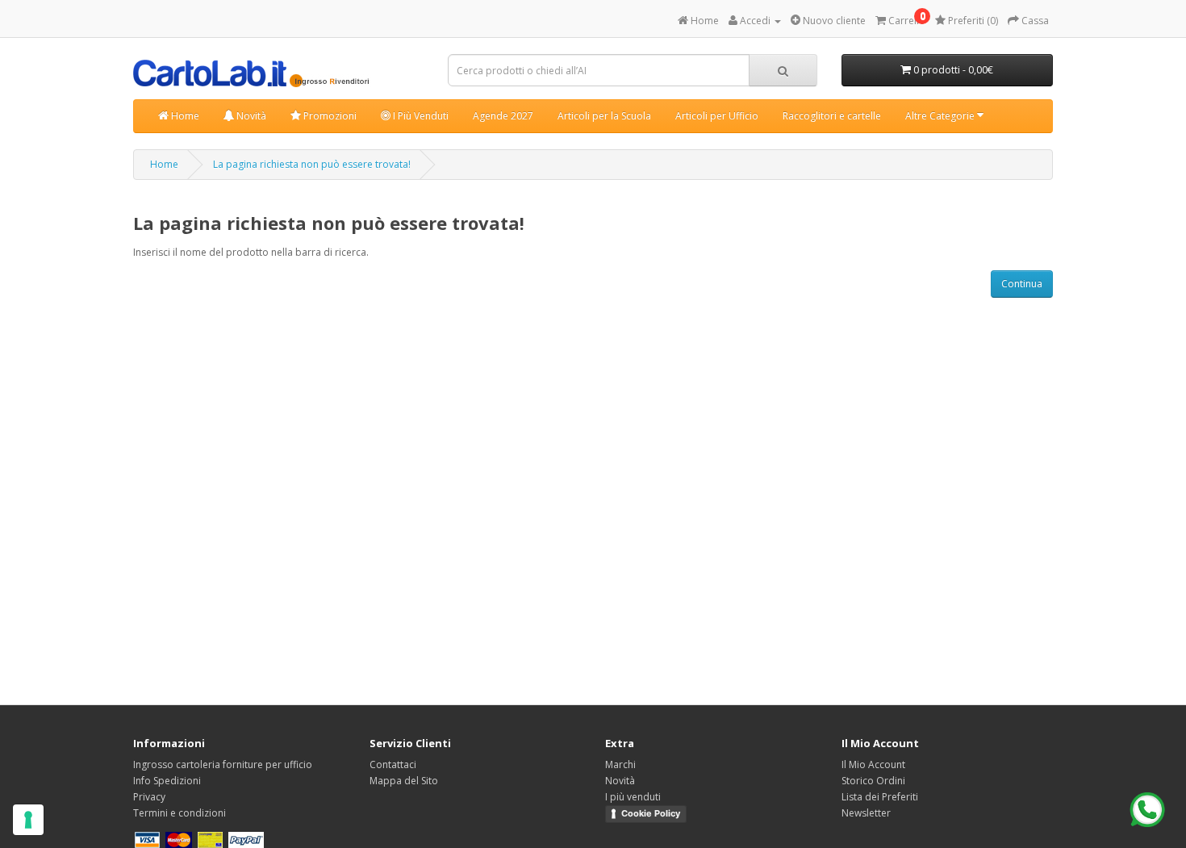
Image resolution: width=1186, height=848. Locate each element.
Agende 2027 (503, 116)
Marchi (620, 764)
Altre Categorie (941, 116)
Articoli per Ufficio (716, 116)
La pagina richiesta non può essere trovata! (312, 164)
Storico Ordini (873, 780)
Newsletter (866, 813)
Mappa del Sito (404, 780)
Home (184, 116)
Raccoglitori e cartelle (832, 116)
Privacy (149, 797)
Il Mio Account (873, 764)
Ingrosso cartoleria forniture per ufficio (222, 764)
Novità (250, 116)
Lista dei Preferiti (879, 797)
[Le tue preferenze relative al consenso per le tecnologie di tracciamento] (28, 819)
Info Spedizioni (167, 780)
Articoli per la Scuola (604, 116)
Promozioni (329, 116)
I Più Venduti (419, 116)
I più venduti (633, 797)
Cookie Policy (650, 813)
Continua (1021, 283)
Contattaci (393, 764)
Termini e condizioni (179, 813)
